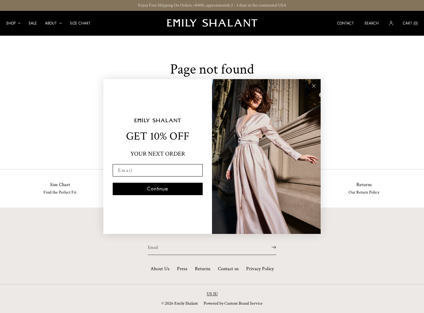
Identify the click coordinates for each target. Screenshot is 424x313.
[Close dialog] (314, 86)
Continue (157, 188)
